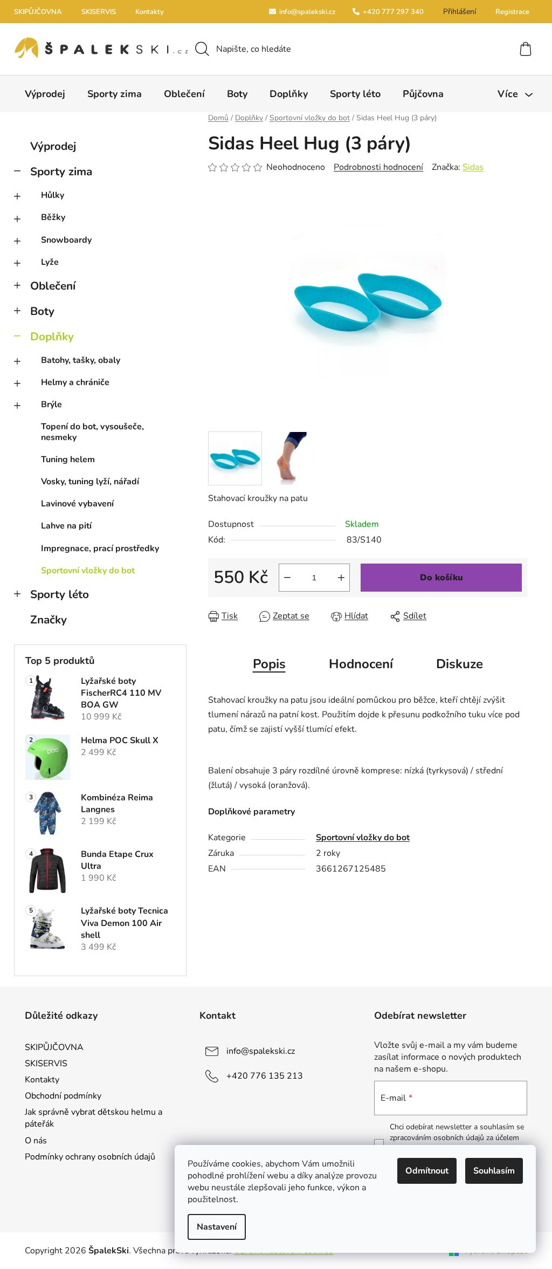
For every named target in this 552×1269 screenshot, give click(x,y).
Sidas (473, 167)
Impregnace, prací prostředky (100, 548)
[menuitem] (45, 94)
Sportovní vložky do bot (88, 571)
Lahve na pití (66, 526)
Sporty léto (59, 594)
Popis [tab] (269, 664)
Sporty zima (61, 171)
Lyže (50, 262)
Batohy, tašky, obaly (80, 360)
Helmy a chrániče (75, 382)
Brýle (51, 404)
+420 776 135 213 (264, 1076)
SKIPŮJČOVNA (38, 12)
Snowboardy (66, 240)
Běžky (53, 217)
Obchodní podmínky (63, 1096)
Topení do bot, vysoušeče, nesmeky (92, 432)
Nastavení (217, 1227)
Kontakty (149, 12)
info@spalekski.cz (306, 12)
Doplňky (52, 336)
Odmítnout (426, 1171)
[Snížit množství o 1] (287, 577)
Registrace (512, 12)
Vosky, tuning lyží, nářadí (90, 482)
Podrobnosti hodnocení (378, 167)
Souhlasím (494, 1171)
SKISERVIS (98, 12)
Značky (48, 619)
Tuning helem (68, 459)
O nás (36, 1141)
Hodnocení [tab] (361, 664)
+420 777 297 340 (392, 12)
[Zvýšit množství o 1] (341, 577)
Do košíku (441, 578)
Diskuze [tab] (459, 664)
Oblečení (52, 285)
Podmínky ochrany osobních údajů (90, 1157)
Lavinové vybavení (77, 504)
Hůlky (52, 195)
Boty (42, 311)
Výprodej (53, 146)
